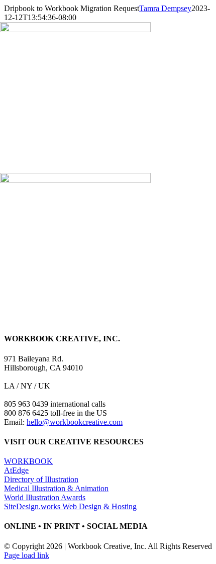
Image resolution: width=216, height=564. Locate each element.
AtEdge (16, 470)
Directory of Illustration (41, 479)
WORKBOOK (28, 461)
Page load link (26, 555)
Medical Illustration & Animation (56, 488)
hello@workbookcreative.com (75, 422)
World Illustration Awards (44, 497)
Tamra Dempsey (165, 8)
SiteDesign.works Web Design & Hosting (70, 506)
